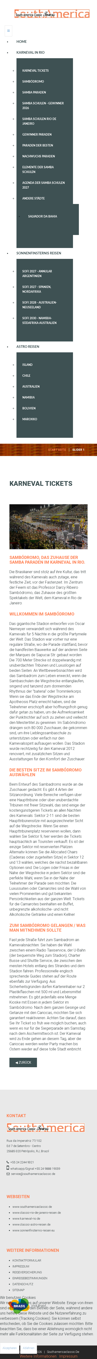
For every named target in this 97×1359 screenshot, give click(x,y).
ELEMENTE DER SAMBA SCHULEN (38, 169)
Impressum (68, 1356)
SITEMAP (18, 1290)
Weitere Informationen (38, 1356)
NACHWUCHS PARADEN (38, 156)
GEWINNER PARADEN (37, 134)
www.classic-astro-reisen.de (31, 1224)
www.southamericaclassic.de (32, 1206)
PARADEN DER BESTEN (37, 145)
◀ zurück (23, 1062)
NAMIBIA (28, 397)
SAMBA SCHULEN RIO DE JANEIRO (39, 121)
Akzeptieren (10, 1348)
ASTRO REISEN (27, 347)
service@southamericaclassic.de (33, 1174)
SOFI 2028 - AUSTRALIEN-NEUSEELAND (39, 305)
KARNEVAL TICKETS (35, 70)
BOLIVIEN (29, 408)
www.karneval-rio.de (26, 1218)
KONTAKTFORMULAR (26, 1260)
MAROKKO (29, 419)
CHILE (26, 375)
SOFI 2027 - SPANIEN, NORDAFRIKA (36, 289)
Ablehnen (28, 1348)
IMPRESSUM (20, 1266)
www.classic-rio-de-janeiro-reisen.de (36, 1212)
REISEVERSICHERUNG (27, 1272)
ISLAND (27, 364)
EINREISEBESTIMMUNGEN (29, 1278)
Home (21, 42)
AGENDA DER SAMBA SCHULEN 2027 (43, 185)
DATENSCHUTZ (22, 1284)
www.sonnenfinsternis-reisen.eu (33, 1230)
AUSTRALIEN (31, 386)
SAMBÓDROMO (33, 81)
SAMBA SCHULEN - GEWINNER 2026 (43, 106)
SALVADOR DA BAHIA (42, 216)
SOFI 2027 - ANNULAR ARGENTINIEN (37, 274)
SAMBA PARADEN (34, 92)
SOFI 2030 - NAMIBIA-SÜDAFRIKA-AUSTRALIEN (39, 320)
